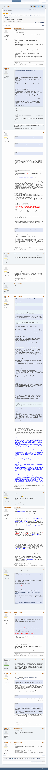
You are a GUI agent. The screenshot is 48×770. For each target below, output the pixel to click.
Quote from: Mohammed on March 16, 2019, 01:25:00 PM (25, 298)
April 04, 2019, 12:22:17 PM (18, 507)
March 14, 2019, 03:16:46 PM (18, 68)
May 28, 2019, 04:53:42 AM (18, 659)
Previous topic (37, 22)
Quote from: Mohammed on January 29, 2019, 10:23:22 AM (25, 70)
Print (43, 25)
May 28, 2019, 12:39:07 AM (18, 612)
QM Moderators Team (32, 15)
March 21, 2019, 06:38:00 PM (18, 296)
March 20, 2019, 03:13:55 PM (18, 283)
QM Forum (6, 6)
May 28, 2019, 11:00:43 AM (18, 728)
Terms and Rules (39, 768)
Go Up (5, 755)
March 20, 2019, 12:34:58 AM (18, 265)
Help (35, 768)
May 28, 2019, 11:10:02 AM (18, 742)
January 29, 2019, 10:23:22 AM (19, 28)
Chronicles (38, 15)
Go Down (5, 25)
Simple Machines (10, 768)
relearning (7, 253)
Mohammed (8, 28)
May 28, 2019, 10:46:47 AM (18, 673)
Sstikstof (7, 68)
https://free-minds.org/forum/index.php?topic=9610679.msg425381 (27, 678)
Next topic (42, 22)
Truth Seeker (26, 15)
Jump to (29, 762)
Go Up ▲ (44, 768)
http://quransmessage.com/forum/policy (38, 10)
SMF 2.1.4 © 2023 (5, 768)
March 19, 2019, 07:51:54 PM (18, 253)
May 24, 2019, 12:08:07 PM (18, 568)
